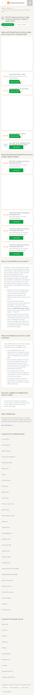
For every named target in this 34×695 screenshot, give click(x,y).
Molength (4, 521)
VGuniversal (5, 498)
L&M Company (6, 451)
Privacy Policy (25, 687)
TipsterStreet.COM (7, 671)
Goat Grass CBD (6, 545)
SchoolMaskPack (7, 533)
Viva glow (4, 665)
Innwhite (4, 636)
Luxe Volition (5, 439)
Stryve (3, 474)
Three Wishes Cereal (8, 592)
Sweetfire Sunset (7, 586)
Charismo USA (6, 539)
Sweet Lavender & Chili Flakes (10, 568)
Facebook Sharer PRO (8, 677)
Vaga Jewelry (5, 510)
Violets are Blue (6, 557)
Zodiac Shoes (5, 527)
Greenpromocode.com (17, 3)
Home (3, 8)
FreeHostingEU (6, 653)
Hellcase (4, 648)
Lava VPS (4, 630)
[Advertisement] (17, 54)
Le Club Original (6, 598)
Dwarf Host (5, 624)
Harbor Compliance (7, 580)
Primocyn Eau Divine (8, 504)
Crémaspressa (6, 562)
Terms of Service (14, 687)
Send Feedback (7, 691)
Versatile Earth (6, 551)
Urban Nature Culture (8, 515)
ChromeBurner (6, 445)
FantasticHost (6, 659)
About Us (5, 687)
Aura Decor (5, 486)
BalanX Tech (5, 492)
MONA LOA (5, 468)
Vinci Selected (6, 610)
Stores (8, 8)
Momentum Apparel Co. (9, 457)
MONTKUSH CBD (7, 462)
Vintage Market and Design (10, 574)
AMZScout (5, 642)
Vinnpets (4, 604)
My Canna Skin (6, 480)
